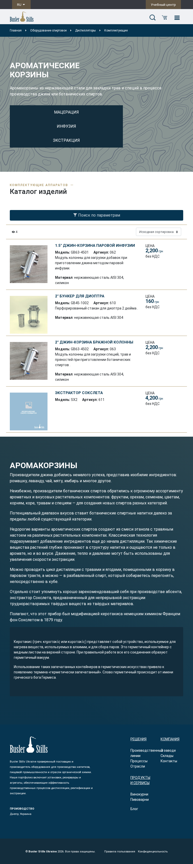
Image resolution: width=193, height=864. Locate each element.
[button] (153, 18)
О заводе (168, 750)
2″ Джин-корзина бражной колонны (94, 342)
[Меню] (177, 18)
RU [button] (19, 5)
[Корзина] (165, 18)
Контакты (169, 761)
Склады (167, 756)
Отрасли (137, 766)
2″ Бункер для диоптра (79, 296)
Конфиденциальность (153, 851)
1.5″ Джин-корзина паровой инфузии (95, 245)
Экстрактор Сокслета (79, 393)
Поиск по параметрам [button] (98, 215)
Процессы (139, 761)
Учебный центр (163, 5)
